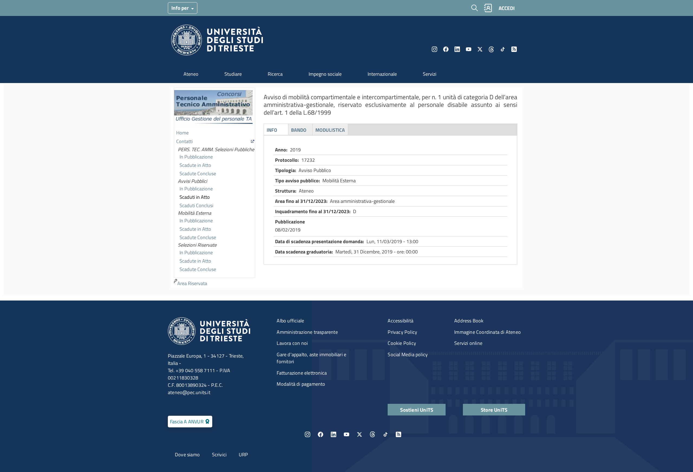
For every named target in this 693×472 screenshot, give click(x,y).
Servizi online (468, 343)
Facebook (445, 49)
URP (243, 454)
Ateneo (191, 74)
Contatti (184, 141)
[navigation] (214, 188)
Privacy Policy (402, 332)
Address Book (468, 320)
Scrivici (219, 454)
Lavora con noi (292, 343)
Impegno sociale (325, 74)
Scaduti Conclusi (196, 205)
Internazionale (382, 74)
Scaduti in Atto (194, 197)
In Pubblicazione (196, 156)
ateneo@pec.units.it (189, 392)
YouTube (468, 49)
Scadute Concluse (197, 173)
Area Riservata (192, 283)
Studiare (233, 74)
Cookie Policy (402, 343)
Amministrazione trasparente (307, 332)
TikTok (385, 434)
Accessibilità (400, 320)
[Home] (217, 41)
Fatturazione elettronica (302, 373)
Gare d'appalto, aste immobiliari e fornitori (311, 358)
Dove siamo (187, 454)
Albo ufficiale (290, 320)
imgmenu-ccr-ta (213, 108)
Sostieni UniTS (416, 410)
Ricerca (275, 74)
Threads (491, 49)
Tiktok (502, 49)
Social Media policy (408, 354)
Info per (180, 8)
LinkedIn (457, 49)
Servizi (429, 74)
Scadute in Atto (195, 165)
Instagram (434, 49)
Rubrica (487, 8)
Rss (514, 49)
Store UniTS (494, 410)
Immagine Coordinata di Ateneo (487, 332)
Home (182, 132)
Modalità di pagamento (301, 384)
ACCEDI (507, 8)
